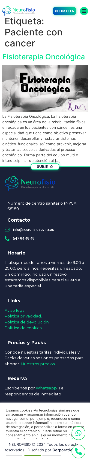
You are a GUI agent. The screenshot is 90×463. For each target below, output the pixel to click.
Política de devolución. (27, 322)
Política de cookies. (23, 328)
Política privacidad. (23, 316)
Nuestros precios (38, 364)
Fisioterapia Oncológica (43, 56)
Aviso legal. (16, 310)
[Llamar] (78, 451)
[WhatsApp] (78, 433)
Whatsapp (46, 388)
